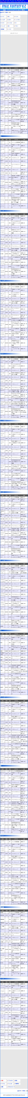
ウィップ (3, 26)
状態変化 (17, 1083)
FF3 (6, 0)
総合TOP (2, 12)
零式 (22, 1)
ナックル (10, 22)
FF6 (13, 0)
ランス (16, 16)
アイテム (3, 1083)
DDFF (19, 1)
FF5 (10, 0)
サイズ (2, 22)
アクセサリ (10, 1080)
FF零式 (6, 12)
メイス (9, 29)
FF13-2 (8, 1)
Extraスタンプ (11, 1086)
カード (2, 16)
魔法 (16, 1080)
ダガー (9, 19)
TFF (24, 1)
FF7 (15, 0)
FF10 (23, 0)
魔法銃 (2, 29)
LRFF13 (12, 1)
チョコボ (10, 1083)
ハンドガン (17, 19)
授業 (2, 1086)
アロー (16, 26)
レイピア (3, 19)
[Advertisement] (14, 48)
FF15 (16, 1)
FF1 (1, 0)
